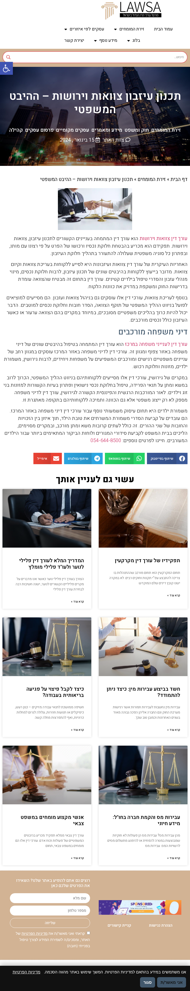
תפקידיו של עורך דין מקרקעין (147, 560)
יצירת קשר (74, 40)
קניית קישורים (119, 925)
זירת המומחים (131, 29)
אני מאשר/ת (172, 982)
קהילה (16, 130)
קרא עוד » (173, 595)
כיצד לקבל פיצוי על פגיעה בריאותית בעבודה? (55, 692)
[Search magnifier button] (8, 57)
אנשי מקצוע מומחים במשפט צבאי (52, 820)
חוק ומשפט (136, 130)
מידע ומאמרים (106, 130)
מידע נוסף (108, 40)
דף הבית (179, 179)
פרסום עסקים (39, 130)
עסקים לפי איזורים (87, 29)
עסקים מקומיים (72, 130)
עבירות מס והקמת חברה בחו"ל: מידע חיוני (146, 820)
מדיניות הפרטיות (35, 933)
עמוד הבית (163, 29)
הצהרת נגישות (160, 925)
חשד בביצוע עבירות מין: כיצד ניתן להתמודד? (143, 692)
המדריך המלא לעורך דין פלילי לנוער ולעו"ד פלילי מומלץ (51, 564)
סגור (147, 982)
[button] (6, 68)
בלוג (136, 40)
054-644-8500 (106, 440)
